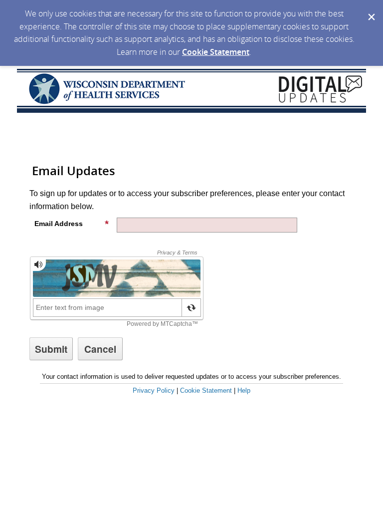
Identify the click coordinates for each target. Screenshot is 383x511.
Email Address (58, 224)
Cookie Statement (215, 51)
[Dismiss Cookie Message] (370, 9)
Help (243, 390)
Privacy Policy (154, 390)
